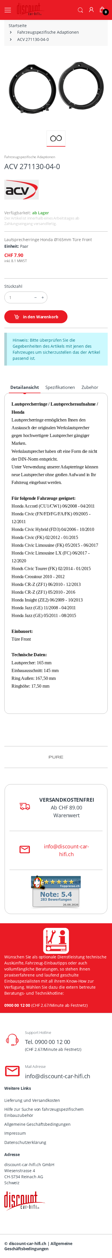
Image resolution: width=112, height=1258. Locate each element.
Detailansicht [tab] (24, 387)
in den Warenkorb (40, 316)
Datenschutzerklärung (25, 1142)
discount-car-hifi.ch (27, 1243)
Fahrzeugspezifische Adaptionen (48, 32)
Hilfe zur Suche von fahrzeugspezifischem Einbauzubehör (44, 1112)
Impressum (15, 1133)
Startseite (18, 25)
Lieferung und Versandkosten (32, 1100)
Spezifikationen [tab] (60, 387)
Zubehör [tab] (90, 387)
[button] (80, 9)
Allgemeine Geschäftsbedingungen (37, 1124)
